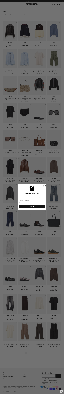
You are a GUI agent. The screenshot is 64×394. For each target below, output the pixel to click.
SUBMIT (32, 206)
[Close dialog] (44, 186)
